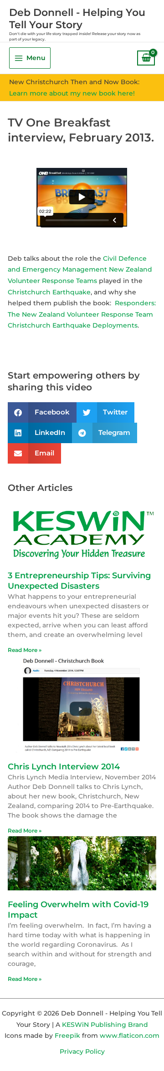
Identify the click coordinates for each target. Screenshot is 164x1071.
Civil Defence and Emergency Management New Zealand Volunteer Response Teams (80, 269)
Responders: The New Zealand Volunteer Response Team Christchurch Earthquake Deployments (82, 314)
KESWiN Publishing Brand (105, 1024)
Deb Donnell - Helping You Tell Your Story (77, 18)
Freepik (67, 1035)
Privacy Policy (82, 1051)
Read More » (24, 650)
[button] (42, 412)
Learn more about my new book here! (72, 93)
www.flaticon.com (129, 1035)
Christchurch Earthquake (49, 292)
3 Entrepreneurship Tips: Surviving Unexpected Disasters (79, 581)
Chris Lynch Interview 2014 (64, 767)
